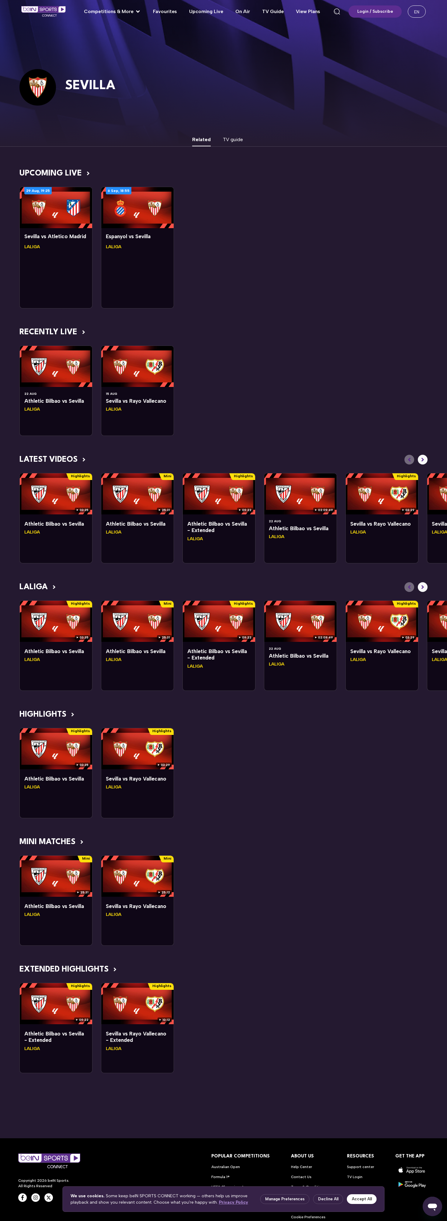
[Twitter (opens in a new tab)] (48, 1197)
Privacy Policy (233, 1202)
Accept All (362, 1199)
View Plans (308, 11)
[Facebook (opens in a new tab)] (22, 1197)
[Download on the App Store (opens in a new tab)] (412, 1170)
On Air (242, 11)
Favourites (165, 11)
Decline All (328, 1199)
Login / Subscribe (375, 11)
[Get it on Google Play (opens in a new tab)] (412, 1184)
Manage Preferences (285, 1199)
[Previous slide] (409, 459)
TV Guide (273, 11)
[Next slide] (423, 459)
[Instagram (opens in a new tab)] (35, 1197)
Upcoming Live (206, 11)
